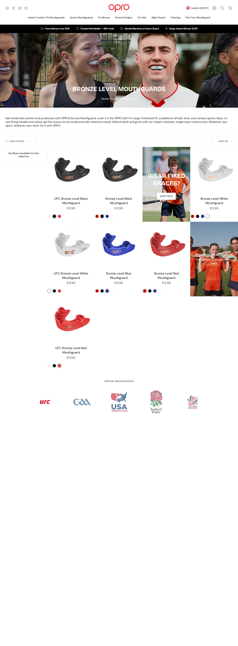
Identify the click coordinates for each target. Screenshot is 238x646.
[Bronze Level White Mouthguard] (214, 171)
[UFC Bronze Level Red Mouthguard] (71, 320)
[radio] (49, 216)
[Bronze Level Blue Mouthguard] (119, 246)
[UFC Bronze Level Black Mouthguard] (71, 171)
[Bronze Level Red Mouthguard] (166, 246)
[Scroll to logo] (45, 401)
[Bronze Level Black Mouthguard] (119, 171)
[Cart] (230, 8)
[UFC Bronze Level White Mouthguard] (71, 246)
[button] (81, 17)
